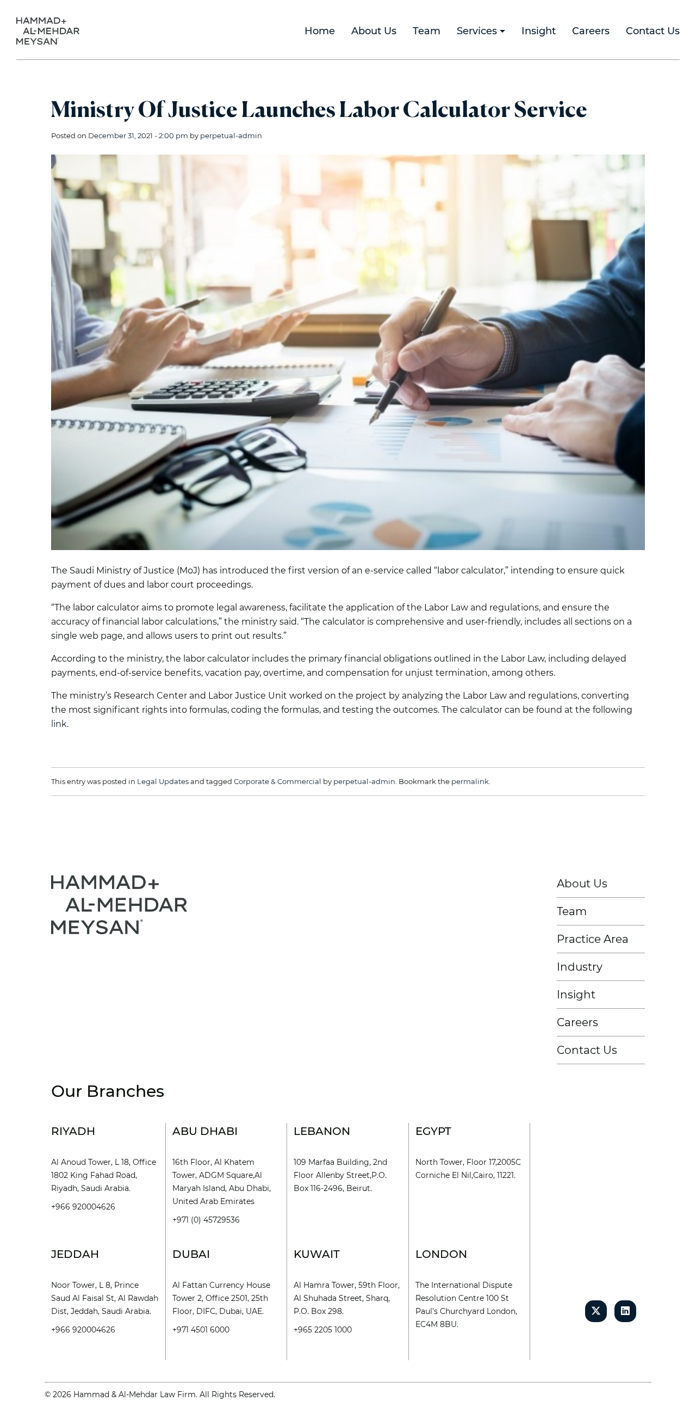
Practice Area (593, 939)
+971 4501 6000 (200, 1330)
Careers (577, 1022)
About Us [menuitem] (373, 31)
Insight (576, 994)
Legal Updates (163, 781)
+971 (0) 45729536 (206, 1220)
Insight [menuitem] (538, 31)
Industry (579, 966)
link (59, 724)
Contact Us (587, 1050)
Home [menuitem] (319, 31)
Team (572, 911)
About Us (582, 883)
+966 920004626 (83, 1207)
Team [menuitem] (426, 31)
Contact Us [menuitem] (653, 31)
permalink (470, 781)
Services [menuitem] (477, 31)
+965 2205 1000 (323, 1330)
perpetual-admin (231, 135)
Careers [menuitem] (591, 31)
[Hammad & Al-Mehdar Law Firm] (50, 30)
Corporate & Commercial (277, 781)
